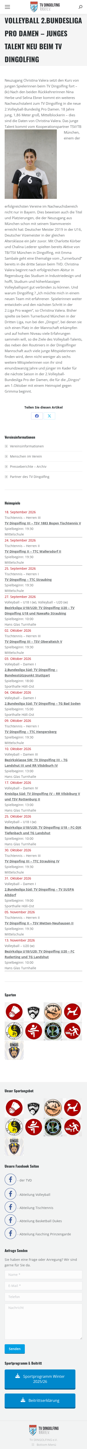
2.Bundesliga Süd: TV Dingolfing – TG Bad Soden (43, 703)
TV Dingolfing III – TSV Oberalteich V (33, 641)
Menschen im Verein (26, 456)
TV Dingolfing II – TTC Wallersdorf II (33, 551)
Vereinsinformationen (27, 446)
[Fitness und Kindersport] (72, 1012)
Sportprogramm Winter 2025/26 (43, 1379)
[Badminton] (14, 1012)
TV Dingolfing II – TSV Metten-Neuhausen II (39, 923)
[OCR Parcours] (53, 1031)
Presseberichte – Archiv (28, 466)
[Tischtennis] (72, 1031)
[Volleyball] (14, 1050)
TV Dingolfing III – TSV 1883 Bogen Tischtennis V (43, 523)
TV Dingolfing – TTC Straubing (28, 579)
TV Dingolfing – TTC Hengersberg (31, 731)
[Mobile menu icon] (7, 7)
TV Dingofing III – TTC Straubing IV (32, 861)
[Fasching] (53, 1012)
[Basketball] (34, 1012)
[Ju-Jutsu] (14, 1031)
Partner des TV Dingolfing (29, 476)
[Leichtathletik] (34, 1031)
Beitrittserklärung (43, 1400)
